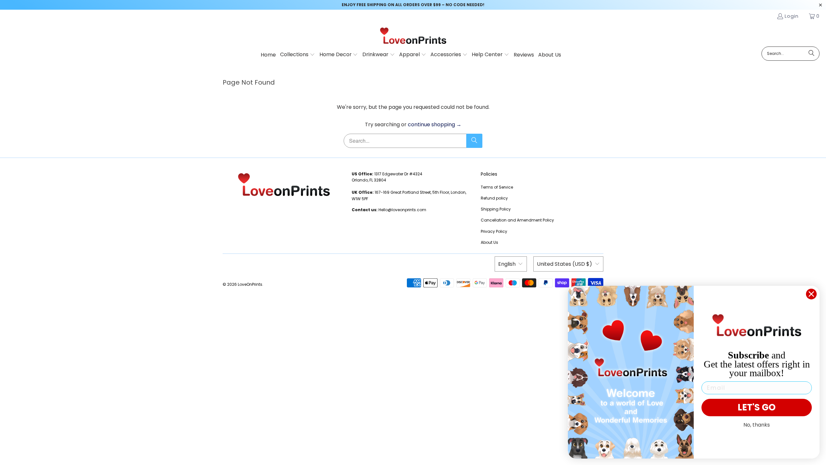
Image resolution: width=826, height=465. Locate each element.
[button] (297, 54)
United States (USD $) (564, 264)
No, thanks (756, 425)
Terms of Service (497, 187)
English (507, 264)
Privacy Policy (494, 231)
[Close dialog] (811, 294)
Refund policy (494, 198)
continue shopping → (434, 124)
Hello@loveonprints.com (402, 209)
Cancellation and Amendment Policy (517, 220)
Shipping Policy (496, 209)
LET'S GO (757, 407)
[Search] (811, 53)
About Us (489, 242)
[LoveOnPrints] (413, 36)
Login (792, 16)
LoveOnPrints (250, 284)
